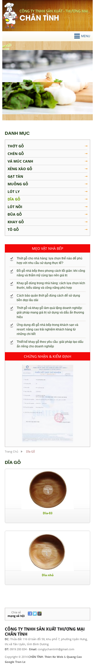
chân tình (10, 16)
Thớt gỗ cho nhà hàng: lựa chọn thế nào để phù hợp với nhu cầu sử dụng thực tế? (49, 261)
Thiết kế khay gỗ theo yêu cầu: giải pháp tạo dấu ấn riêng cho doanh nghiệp (50, 344)
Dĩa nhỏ (47, 575)
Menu (85, 36)
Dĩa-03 (47, 513)
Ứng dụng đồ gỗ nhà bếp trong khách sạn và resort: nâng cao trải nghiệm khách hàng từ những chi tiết (47, 329)
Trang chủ (11, 451)
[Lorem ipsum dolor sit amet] (47, 403)
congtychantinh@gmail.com (56, 649)
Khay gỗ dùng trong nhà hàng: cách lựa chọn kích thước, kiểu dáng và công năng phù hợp (51, 285)
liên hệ (74, 623)
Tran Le (20, 662)
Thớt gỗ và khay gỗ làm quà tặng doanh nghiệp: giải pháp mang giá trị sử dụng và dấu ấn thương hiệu (50, 312)
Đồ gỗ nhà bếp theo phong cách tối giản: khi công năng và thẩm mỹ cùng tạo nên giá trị (51, 273)
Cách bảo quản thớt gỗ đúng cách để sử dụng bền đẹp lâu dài (48, 298)
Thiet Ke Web (54, 657)
